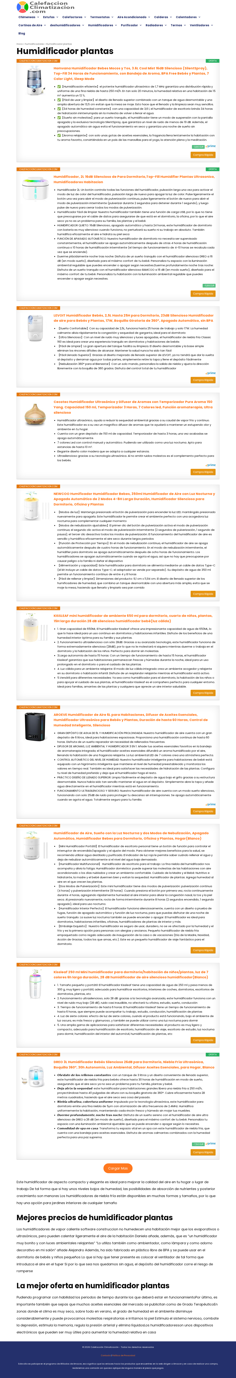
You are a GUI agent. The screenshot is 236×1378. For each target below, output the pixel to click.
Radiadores (154, 25)
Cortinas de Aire (30, 25)
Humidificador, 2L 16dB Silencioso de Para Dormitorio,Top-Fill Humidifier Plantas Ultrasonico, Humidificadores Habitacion (134, 179)
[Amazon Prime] (210, 147)
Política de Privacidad (123, 1355)
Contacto (106, 1355)
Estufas (49, 17)
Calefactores (72, 17)
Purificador (129, 25)
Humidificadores (100, 25)
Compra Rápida (203, 155)
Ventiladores (199, 25)
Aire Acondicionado (131, 17)
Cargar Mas (118, 1168)
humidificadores (34, 44)
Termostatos (100, 17)
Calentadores (186, 17)
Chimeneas (26, 17)
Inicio (20, 44)
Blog (21, 33)
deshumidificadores (65, 25)
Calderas (161, 17)
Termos (176, 25)
